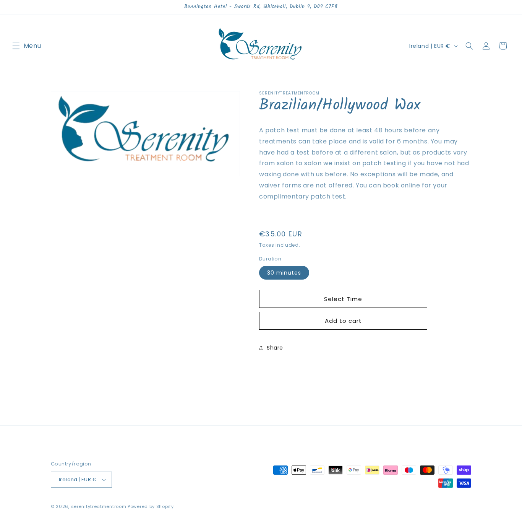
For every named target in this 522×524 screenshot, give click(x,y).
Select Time (343, 299)
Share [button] (275, 348)
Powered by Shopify (151, 506)
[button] (16, 45)
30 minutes (284, 273)
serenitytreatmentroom (98, 506)
